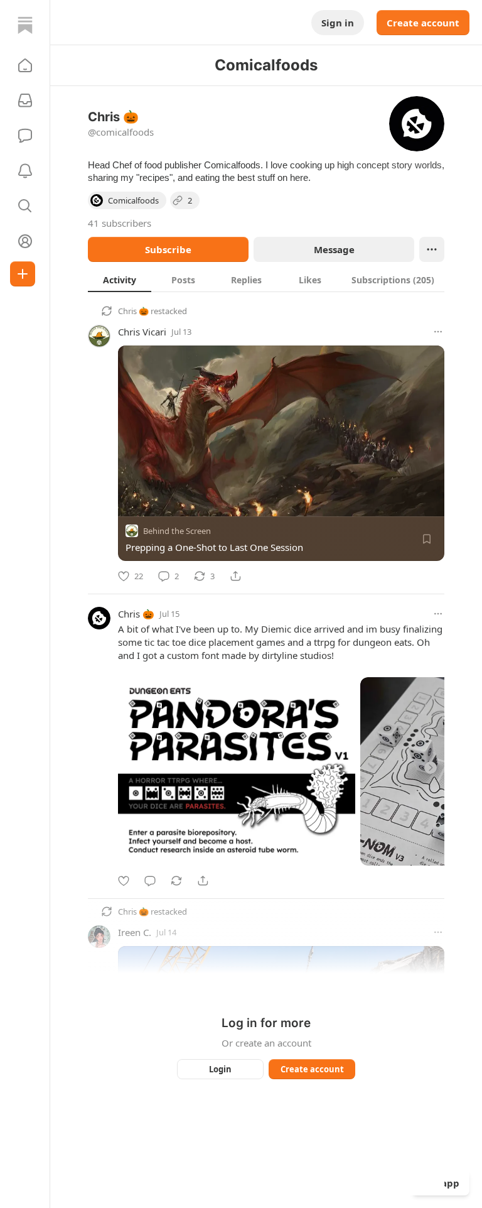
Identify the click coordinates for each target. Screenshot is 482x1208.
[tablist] (266, 279)
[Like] (123, 881)
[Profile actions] (431, 249)
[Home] (25, 25)
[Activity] (25, 171)
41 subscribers (119, 223)
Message (334, 249)
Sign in (337, 22)
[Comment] (150, 881)
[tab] (119, 279)
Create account (423, 22)
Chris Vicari (142, 331)
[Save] (427, 539)
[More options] (438, 332)
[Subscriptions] (25, 100)
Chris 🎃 (133, 311)
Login (220, 1069)
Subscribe (168, 249)
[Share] (235, 576)
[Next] (430, 767)
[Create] (22, 273)
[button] (25, 65)
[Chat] (25, 136)
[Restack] (176, 881)
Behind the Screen (177, 530)
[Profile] (25, 241)
